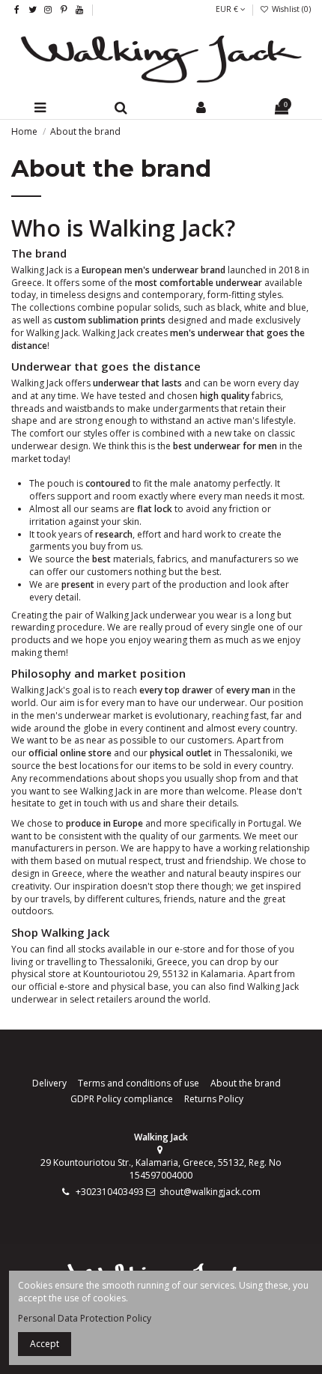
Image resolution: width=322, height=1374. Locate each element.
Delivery (49, 1083)
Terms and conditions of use (138, 1083)
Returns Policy (213, 1099)
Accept (44, 1343)
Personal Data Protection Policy (84, 1318)
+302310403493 (110, 1191)
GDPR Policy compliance (121, 1099)
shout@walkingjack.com (210, 1191)
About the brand (245, 1083)
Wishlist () (290, 9)
